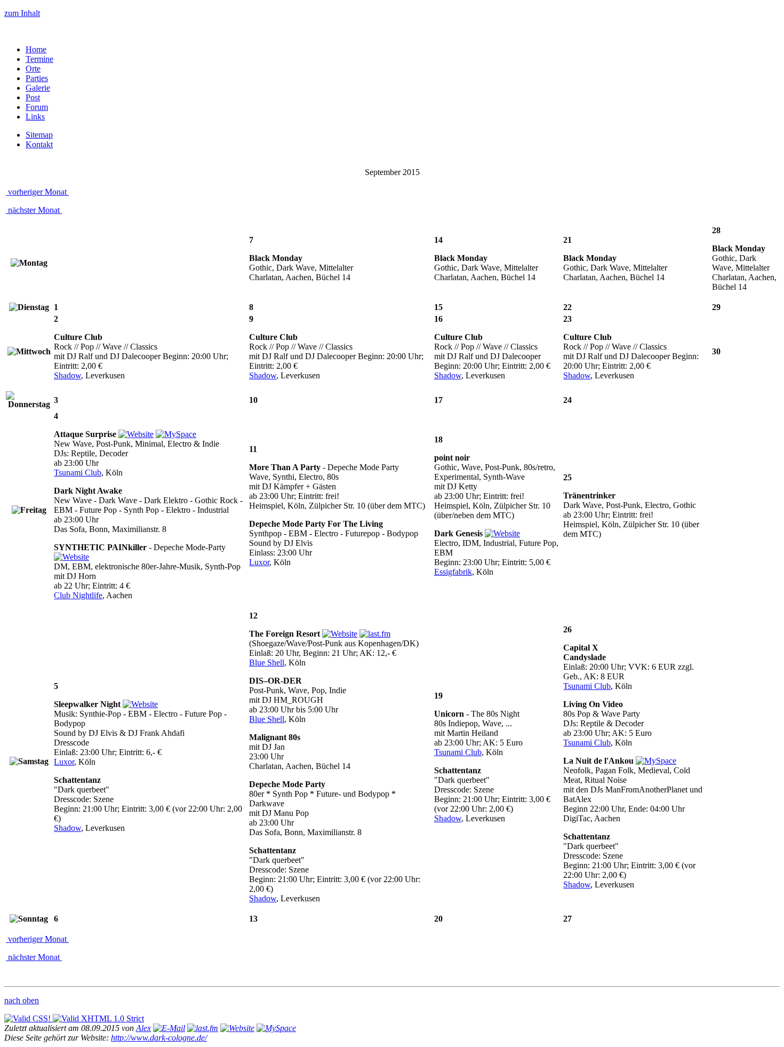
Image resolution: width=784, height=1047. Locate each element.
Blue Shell (266, 662)
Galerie (38, 87)
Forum (37, 107)
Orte (33, 68)
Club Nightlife (78, 595)
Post (33, 97)
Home (36, 49)
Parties (37, 78)
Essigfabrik (453, 571)
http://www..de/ (159, 1037)
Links (35, 116)
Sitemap (39, 134)
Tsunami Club (77, 472)
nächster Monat (34, 210)
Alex (143, 1028)
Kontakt (39, 144)
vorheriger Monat (37, 191)
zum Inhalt (22, 13)
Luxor (259, 562)
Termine (39, 59)
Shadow (67, 375)
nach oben (21, 1000)
